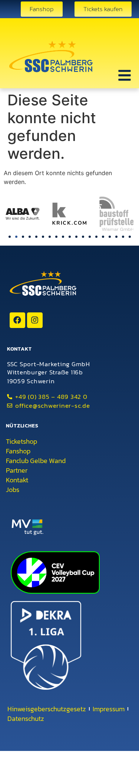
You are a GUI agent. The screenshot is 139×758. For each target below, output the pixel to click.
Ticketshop (21, 441)
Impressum (109, 709)
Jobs (12, 490)
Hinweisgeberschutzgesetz (46, 709)
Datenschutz (25, 718)
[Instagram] (35, 320)
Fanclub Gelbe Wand (36, 461)
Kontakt (17, 480)
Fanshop (18, 451)
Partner (16, 470)
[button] (10, 237)
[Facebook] (17, 320)
